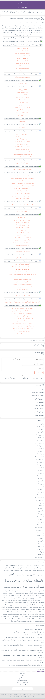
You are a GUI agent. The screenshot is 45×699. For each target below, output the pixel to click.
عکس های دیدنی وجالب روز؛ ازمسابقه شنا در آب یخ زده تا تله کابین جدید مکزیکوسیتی (22, 651)
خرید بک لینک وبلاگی (22, 680)
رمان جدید (22, 673)
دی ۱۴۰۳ (40, 429)
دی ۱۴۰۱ (40, 467)
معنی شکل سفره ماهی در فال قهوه (33, 629)
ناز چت (22, 675)
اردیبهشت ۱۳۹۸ (38, 557)
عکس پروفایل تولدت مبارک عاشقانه (10, 607)
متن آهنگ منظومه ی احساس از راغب (33, 634)
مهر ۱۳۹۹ (40, 513)
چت (22, 689)
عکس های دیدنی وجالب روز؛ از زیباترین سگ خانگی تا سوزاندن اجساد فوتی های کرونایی (22, 646)
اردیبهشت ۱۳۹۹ (38, 527)
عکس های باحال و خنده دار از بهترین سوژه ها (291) (22, 595)
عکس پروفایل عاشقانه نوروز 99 (33, 611)
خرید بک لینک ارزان (22, 677)
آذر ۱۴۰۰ (40, 478)
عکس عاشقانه (5, 12)
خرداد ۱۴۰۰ (39, 494)
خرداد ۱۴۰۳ (39, 440)
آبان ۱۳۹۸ (40, 543)
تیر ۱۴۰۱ (40, 470)
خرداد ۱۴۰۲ (39, 454)
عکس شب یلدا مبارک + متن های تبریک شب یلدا (29, 575)
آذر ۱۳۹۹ (40, 508)
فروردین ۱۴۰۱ (38, 473)
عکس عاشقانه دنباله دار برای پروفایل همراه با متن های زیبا (23, 580)
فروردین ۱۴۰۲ (38, 459)
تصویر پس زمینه (31, 12)
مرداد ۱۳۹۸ (39, 552)
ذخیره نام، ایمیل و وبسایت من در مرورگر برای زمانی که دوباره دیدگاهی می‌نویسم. (23, 378)
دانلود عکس (40, 12)
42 (41, 389)
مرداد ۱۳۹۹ (39, 519)
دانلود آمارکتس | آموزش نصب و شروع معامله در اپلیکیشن (28, 632)
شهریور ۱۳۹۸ (39, 549)
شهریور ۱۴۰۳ (39, 434)
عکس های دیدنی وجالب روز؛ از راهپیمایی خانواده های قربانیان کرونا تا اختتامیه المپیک (22, 661)
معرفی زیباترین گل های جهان (31, 621)
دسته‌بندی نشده (37, 396)
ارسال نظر (37, 372)
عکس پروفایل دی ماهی (38, 609)
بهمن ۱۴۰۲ (39, 445)
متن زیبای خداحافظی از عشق (27, 614)
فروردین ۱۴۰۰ (38, 500)
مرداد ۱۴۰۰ (39, 489)
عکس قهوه (13, 587)
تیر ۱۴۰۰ (40, 492)
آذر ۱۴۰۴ (40, 424)
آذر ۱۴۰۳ (40, 432)
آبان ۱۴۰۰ (40, 481)
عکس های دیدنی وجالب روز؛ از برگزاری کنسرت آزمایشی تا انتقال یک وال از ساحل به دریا (22, 656)
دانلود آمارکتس (22, 684)
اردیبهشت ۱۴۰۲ (38, 456)
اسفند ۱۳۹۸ (39, 533)
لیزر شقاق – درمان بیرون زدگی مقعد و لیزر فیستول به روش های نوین (25, 665)
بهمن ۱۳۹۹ (39, 503)
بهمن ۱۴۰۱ (39, 464)
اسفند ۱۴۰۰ (39, 475)
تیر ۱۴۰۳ (40, 437)
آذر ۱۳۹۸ (40, 541)
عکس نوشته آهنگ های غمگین (36, 340)
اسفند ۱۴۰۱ (39, 462)
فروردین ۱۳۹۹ (38, 530)
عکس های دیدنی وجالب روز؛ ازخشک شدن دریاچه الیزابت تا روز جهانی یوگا (23, 637)
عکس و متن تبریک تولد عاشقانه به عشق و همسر (19, 604)
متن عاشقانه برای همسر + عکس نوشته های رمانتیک (28, 616)
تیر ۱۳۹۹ (40, 522)
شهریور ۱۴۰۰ (39, 486)
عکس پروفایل (13, 12)
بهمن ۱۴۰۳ (39, 426)
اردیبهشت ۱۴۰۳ (38, 443)
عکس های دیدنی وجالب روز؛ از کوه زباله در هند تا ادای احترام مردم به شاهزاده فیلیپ (22, 641)
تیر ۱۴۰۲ (40, 451)
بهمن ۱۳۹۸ (39, 535)
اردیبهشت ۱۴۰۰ (38, 497)
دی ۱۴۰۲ (40, 448)
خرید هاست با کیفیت (22, 682)
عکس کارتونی (22, 12)
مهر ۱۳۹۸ (40, 546)
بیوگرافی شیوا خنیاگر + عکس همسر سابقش (33, 565)
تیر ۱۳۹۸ (40, 554)
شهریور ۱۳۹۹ (39, 516)
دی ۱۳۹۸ (40, 538)
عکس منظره (38, 415)
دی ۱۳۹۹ (40, 505)
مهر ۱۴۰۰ (40, 483)
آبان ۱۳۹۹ (40, 511)
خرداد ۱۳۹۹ (39, 524)
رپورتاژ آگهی (38, 399)
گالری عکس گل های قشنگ (17, 621)
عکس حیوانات (38, 405)
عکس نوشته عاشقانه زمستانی (32, 593)
